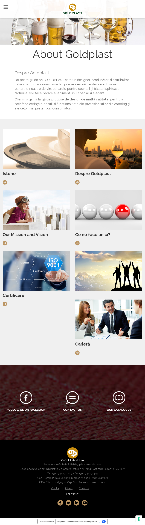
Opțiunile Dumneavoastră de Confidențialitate (77, 521)
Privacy (69, 488)
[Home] (72, 8)
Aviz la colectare (46, 521)
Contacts (84, 488)
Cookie (55, 488)
